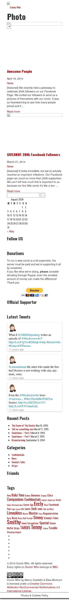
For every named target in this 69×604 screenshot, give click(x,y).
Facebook (54, 504)
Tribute (45, 528)
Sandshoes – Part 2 (21, 433)
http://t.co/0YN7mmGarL (23, 406)
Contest (44, 499)
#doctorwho (54, 342)
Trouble (53, 528)
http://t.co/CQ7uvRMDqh (24, 342)
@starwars (15, 399)
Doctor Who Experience (15, 504)
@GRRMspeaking (29, 335)
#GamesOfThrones (20, 346)
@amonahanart (17, 367)
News (10, 83)
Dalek (58, 500)
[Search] (42, 195)
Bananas (35, 495)
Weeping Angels (14, 532)
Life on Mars (48, 509)
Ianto (27, 509)
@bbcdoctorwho (31, 338)
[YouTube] (14, 547)
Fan (9, 509)
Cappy (44, 495)
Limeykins (14, 513)
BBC (55, 567)
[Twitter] (14, 539)
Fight (13, 509)
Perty (40, 513)
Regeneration (50, 513)
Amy (9, 495)
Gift (22, 509)
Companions (15, 499)
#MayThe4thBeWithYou (38, 399)
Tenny (36, 527)
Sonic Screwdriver (30, 523)
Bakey (27, 495)
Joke (39, 509)
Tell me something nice (22, 429)
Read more (13, 111)
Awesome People (19, 71)
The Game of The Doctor (23, 425)
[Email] (14, 554)
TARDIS (25, 527)
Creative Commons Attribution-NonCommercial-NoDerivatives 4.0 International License (33, 587)
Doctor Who (32, 567)
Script (30, 518)
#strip (42, 342)
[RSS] (14, 558)
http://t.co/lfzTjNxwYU (32, 402)
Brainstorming (19, 440)
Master (33, 513)
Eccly (38, 503)
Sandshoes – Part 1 (21, 436)
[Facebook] (14, 536)
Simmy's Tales (18, 462)
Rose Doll (22, 518)
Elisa (46, 505)
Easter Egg (28, 505)
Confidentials (18, 455)
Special (44, 522)
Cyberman (51, 499)
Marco (25, 513)
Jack (34, 508)
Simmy (38, 517)
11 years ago (16, 349)
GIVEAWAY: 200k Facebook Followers (33, 154)
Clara (50, 495)
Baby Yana (18, 494)
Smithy (14, 522)
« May (10, 231)
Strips (15, 466)
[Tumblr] (14, 543)
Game (18, 509)
